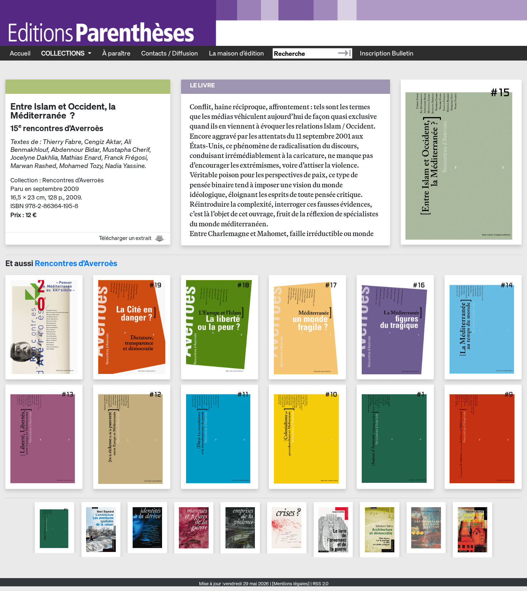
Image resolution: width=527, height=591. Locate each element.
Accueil (20, 53)
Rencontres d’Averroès (76, 263)
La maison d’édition (236, 53)
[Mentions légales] (290, 584)
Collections (63, 53)
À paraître (116, 53)
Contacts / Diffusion (169, 53)
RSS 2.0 (320, 584)
